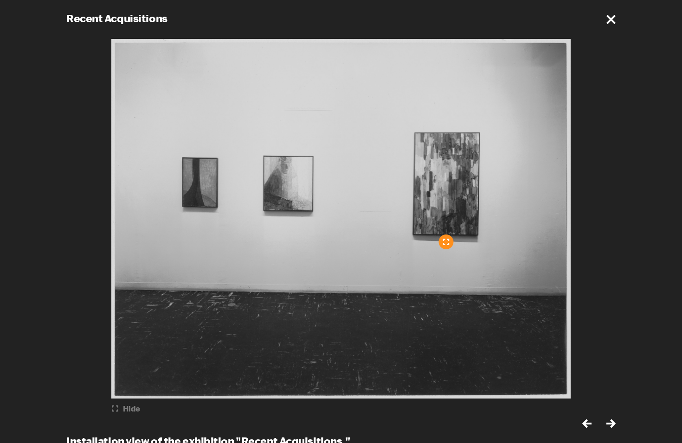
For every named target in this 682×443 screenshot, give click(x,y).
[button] (611, 19)
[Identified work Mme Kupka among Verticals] (446, 242)
